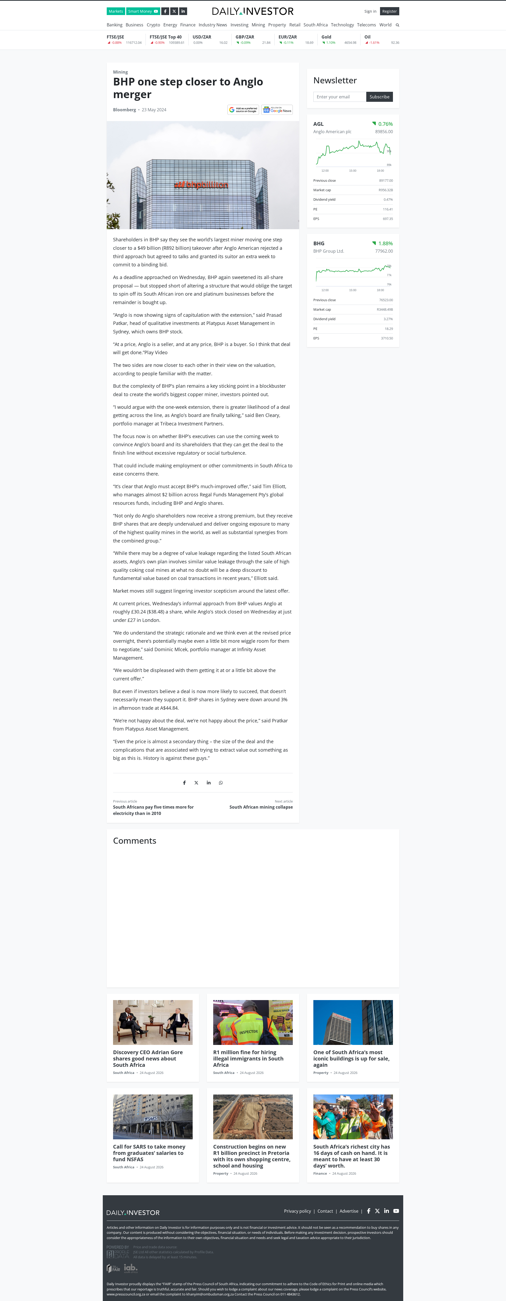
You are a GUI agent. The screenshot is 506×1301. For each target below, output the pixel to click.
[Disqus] (253, 914)
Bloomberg (124, 110)
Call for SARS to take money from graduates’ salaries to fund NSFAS (149, 1153)
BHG (318, 243)
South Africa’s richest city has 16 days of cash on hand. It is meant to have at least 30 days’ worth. (351, 1156)
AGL (318, 123)
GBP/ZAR (245, 37)
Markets (116, 11)
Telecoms (366, 25)
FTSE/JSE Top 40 (166, 37)
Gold (326, 37)
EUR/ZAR (288, 37)
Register (389, 11)
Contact (325, 1211)
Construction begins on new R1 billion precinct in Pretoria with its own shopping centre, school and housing (252, 1156)
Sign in (370, 11)
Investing (240, 25)
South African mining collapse (261, 807)
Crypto (153, 25)
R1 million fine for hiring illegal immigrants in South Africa (248, 1058)
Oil (367, 37)
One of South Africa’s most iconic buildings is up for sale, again (351, 1058)
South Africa (316, 25)
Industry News (213, 25)
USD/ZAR (202, 37)
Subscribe (380, 96)
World (386, 25)
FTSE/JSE (115, 37)
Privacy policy (297, 1211)
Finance (188, 25)
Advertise (349, 1211)
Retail (294, 25)
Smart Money (140, 11)
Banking (115, 25)
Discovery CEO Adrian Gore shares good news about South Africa (148, 1058)
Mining (258, 25)
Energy (170, 25)
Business (134, 25)
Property (277, 25)
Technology (342, 25)
